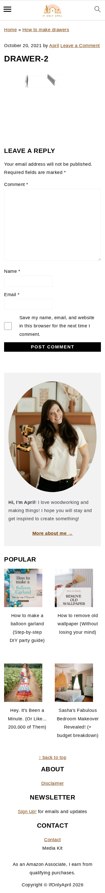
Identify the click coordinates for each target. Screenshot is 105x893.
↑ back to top (53, 757)
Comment (16, 184)
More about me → (52, 533)
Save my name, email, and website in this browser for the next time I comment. (57, 326)
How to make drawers (45, 29)
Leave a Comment (80, 45)
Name (12, 271)
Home (10, 29)
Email (12, 294)
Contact (52, 839)
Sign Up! (27, 811)
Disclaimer (52, 783)
